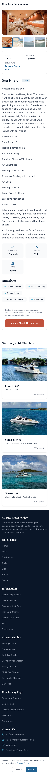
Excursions (7, 721)
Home (5, 546)
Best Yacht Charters (11, 678)
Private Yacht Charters (13, 709)
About (5, 574)
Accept (31, 769)
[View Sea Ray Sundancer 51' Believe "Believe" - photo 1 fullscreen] (24, 22)
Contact (5, 580)
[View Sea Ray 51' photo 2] (18, 42)
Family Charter (9, 666)
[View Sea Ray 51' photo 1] (7, 42)
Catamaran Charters (11, 698)
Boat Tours (7, 715)
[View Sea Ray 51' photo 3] (29, 42)
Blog (4, 569)
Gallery (5, 563)
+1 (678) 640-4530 (15, 734)
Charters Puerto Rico (15, 4)
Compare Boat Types (12, 606)
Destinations (8, 557)
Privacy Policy (23, 763)
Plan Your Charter (10, 612)
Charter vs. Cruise (10, 617)
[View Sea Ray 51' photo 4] (40, 42)
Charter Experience (11, 594)
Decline (18, 769)
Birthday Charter (10, 655)
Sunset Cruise (8, 649)
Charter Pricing (9, 600)
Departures (7, 629)
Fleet (4, 551)
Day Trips (6, 684)
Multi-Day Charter (10, 672)
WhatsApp (11, 745)
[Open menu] (44, 4)
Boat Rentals (8, 704)
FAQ (4, 623)
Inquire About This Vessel (24, 323)
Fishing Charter (9, 643)
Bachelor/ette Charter (12, 661)
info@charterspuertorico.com (20, 740)
